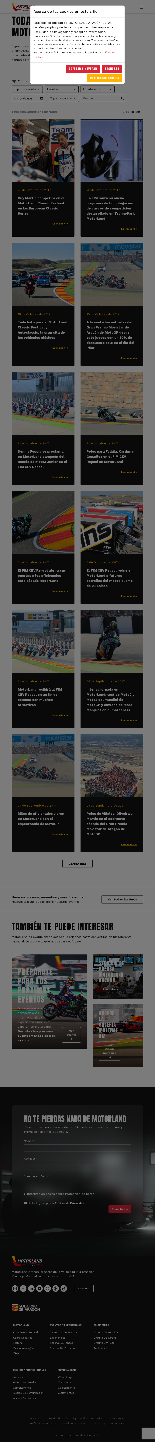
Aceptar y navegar (83, 69)
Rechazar (112, 69)
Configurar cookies (104, 78)
